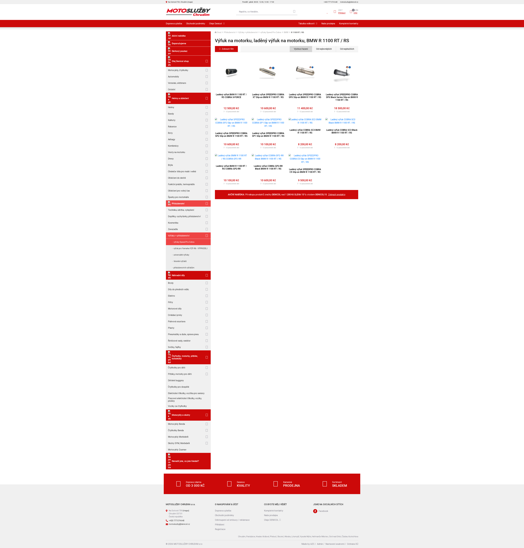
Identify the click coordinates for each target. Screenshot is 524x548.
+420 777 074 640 (330, 2)
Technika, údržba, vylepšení (181, 210)
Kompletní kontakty (348, 23)
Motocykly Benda (176, 424)
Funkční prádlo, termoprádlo (181, 184)
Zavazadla (173, 229)
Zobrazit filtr (228, 49)
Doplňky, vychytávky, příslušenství (184, 216)
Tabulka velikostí (306, 23)
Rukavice (172, 126)
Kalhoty (171, 120)
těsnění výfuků (180, 261)
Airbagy (171, 139)
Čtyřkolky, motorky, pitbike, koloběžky (185, 357)
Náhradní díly (178, 275)
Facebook (323, 511)
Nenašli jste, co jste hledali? (185, 461)
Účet (340, 10)
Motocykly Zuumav (177, 449)
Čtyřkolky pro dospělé (178, 387)
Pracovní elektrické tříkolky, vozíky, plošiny (185, 399)
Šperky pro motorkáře (178, 197)
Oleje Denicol (215, 23)
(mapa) (186, 511)
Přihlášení (219, 524)
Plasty (171, 328)
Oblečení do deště (177, 178)
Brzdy (170, 283)
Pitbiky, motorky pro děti (180, 374)
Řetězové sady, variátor (179, 340)
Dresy (171, 158)
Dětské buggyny (176, 380)
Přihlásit (342, 13)
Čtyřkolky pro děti (176, 367)
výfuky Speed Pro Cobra (184, 242)
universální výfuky (181, 255)
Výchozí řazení (301, 49)
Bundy (171, 113)
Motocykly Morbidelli (178, 437)
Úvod (219, 32)
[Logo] (188, 12)
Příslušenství (178, 203)
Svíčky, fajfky (174, 347)
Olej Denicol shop (180, 61)
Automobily (173, 76)
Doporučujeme (179, 43)
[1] (294, 11)
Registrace (220, 529)
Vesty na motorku (176, 152)
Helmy (171, 107)
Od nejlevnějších (324, 49)
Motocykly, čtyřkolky (178, 70)
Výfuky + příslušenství (178, 235)
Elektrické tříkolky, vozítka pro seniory (186, 393)
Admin (320, 544)
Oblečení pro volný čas (179, 190)
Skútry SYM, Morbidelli (179, 443)
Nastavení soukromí (334, 544)
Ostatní (171, 89)
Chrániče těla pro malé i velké (182, 171)
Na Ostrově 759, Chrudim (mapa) (180, 2)
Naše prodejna (328, 23)
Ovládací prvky (175, 315)
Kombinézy (173, 146)
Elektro (171, 296)
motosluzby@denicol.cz (349, 2)
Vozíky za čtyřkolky (177, 406)
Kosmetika (173, 223)
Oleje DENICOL (271, 520)
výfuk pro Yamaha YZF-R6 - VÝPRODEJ (190, 248)
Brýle (170, 165)
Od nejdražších (347, 49)
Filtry (170, 302)
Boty (170, 133)
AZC (312, 544)
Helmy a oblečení (180, 98)
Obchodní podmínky (195, 23)
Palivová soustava (176, 321)
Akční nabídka (179, 35)
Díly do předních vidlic (178, 289)
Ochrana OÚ (352, 544)
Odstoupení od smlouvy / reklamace (232, 520)
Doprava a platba (174, 23)
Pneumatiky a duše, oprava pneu (183, 334)
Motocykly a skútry (181, 414)
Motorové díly (174, 308)
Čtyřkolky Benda (176, 430)
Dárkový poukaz (179, 51)
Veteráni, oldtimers (177, 83)
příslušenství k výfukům (184, 268)
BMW (286, 32)
